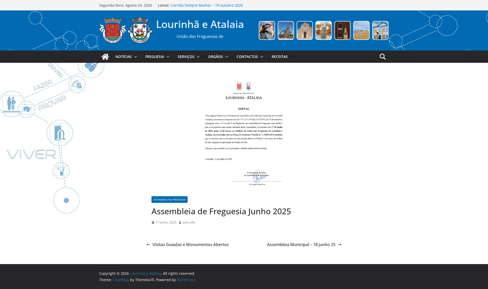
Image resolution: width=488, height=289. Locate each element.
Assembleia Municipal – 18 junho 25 (301, 244)
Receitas (280, 56)
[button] (134, 56)
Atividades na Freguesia (170, 199)
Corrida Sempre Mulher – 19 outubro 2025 (207, 5)
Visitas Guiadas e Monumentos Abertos (190, 244)
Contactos (247, 56)
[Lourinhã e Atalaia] (105, 57)
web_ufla (188, 222)
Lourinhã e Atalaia (200, 24)
